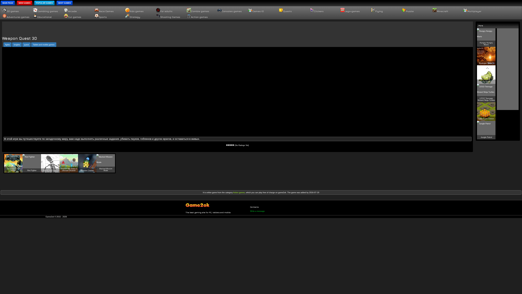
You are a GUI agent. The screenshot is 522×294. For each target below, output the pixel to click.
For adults (166, 11)
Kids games (137, 11)
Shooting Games (170, 17)
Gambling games (47, 11)
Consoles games (232, 11)
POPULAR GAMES (44, 3)
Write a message (257, 211)
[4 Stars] (232, 145)
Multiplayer (474, 11)
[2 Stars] (228, 145)
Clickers (319, 11)
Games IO (258, 11)
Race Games (106, 11)
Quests (287, 11)
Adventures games (18, 17)
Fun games (74, 17)
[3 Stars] (230, 145)
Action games (199, 17)
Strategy (135, 17)
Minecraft (442, 11)
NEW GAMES (24, 3)
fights (7, 45)
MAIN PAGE (7, 3)
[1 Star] (227, 145)
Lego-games (352, 11)
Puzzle (410, 11)
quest (26, 45)
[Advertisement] (237, 28)
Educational (44, 17)
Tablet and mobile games (44, 45)
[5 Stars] (233, 145)
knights (17, 45)
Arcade (72, 11)
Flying (379, 11)
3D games (13, 11)
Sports (103, 17)
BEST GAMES (64, 3)
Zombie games (200, 11)
